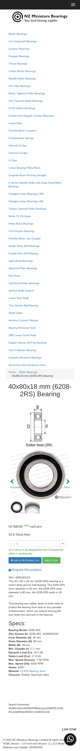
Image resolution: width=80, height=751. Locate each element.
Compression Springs (21, 138)
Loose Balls (15, 123)
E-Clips (13, 160)
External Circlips (18, 152)
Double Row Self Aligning (23, 253)
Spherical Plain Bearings (23, 268)
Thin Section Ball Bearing (23, 305)
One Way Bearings (20, 85)
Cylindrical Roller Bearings (24, 283)
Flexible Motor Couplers (23, 130)
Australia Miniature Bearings (25, 357)
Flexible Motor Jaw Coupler (25, 238)
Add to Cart (51, 560)
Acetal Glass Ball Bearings (24, 245)
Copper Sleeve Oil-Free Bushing (28, 342)
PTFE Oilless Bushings (22, 108)
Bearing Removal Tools (22, 327)
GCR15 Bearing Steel (32, 671)
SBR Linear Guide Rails (22, 335)
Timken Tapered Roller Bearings (27, 208)
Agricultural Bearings (21, 260)
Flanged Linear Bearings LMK (26, 193)
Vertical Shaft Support (21, 290)
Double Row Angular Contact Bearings (31, 115)
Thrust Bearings (18, 63)
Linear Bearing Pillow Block (24, 167)
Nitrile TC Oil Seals (20, 216)
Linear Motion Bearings (22, 71)
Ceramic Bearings (19, 48)
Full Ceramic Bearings (22, 231)
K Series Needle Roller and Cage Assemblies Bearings (35, 184)
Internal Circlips (18, 145)
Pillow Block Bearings (21, 223)
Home (12, 372)
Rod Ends (14, 275)
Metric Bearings (18, 33)
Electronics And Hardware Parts (27, 365)
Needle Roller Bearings (22, 78)
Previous (14, 487)
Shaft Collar (15, 312)
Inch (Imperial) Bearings (23, 41)
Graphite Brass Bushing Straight (27, 175)
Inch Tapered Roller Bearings (26, 100)
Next (67, 487)
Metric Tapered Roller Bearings (27, 93)
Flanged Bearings (19, 56)
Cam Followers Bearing (22, 350)
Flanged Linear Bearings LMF (26, 201)
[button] (70, 738)
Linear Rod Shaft (18, 298)
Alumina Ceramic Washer (23, 320)
